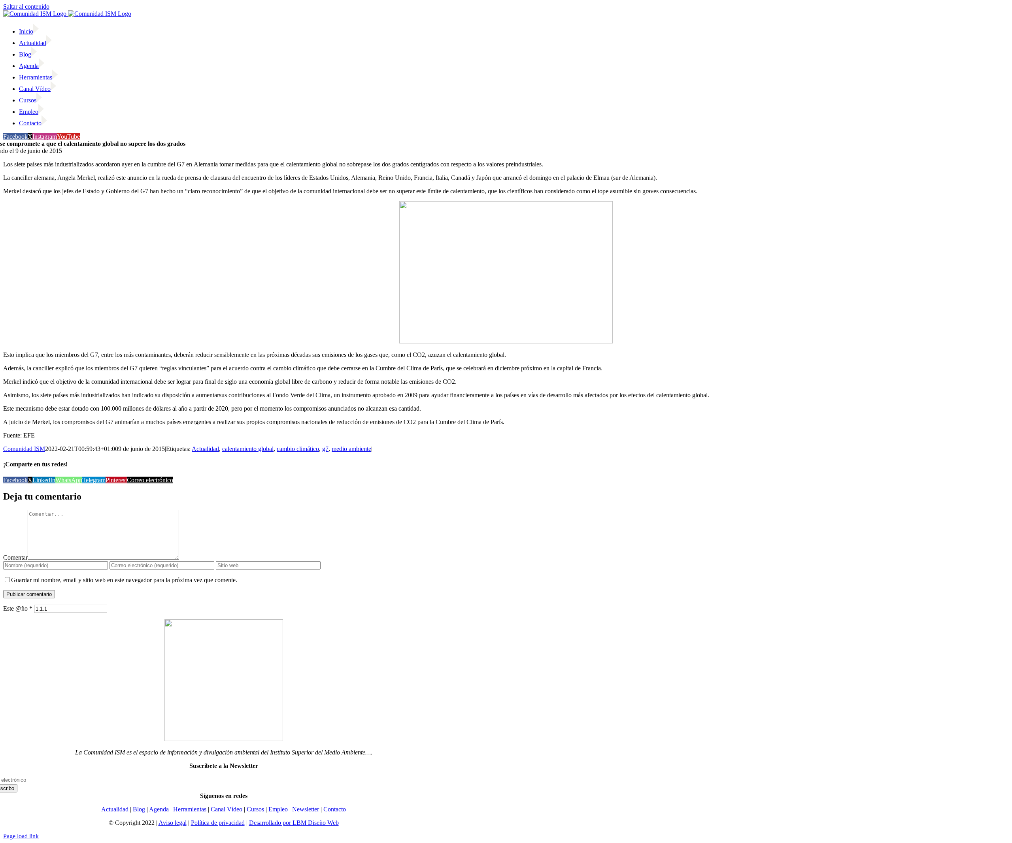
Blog (139, 809)
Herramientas (189, 809)
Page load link (21, 836)
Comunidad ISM (24, 448)
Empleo (278, 809)
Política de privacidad (218, 822)
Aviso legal (173, 822)
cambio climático (298, 448)
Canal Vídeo (226, 809)
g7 (325, 448)
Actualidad (205, 448)
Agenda (159, 809)
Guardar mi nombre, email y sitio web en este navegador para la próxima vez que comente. (124, 580)
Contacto (334, 809)
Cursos (255, 809)
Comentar (15, 557)
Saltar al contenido (26, 6)
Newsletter (305, 809)
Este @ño (17, 608)
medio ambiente (351, 448)
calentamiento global (248, 448)
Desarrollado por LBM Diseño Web (294, 822)
